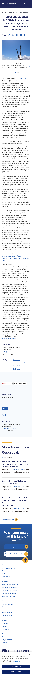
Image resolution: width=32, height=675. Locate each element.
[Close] (29, 655)
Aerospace (16, 360)
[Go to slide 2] (18, 73)
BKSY (20, 89)
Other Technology (19, 366)
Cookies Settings (16, 666)
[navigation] (28, 4)
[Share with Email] (20, 35)
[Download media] (29, 66)
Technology (17, 369)
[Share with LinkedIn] (8, 35)
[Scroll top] (25, 560)
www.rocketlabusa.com (9, 338)
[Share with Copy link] (24, 35)
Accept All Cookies (16, 671)
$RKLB (4, 415)
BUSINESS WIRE (22, 79)
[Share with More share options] (28, 35)
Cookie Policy (16, 661)
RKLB (17, 81)
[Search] (24, 4)
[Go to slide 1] (15, 73)
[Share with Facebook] (16, 35)
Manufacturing (17, 363)
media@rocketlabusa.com (10, 352)
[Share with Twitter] (12, 35)
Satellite (26, 363)
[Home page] (9, 4)
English (4, 408)
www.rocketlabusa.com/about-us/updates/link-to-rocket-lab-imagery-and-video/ (16, 258)
